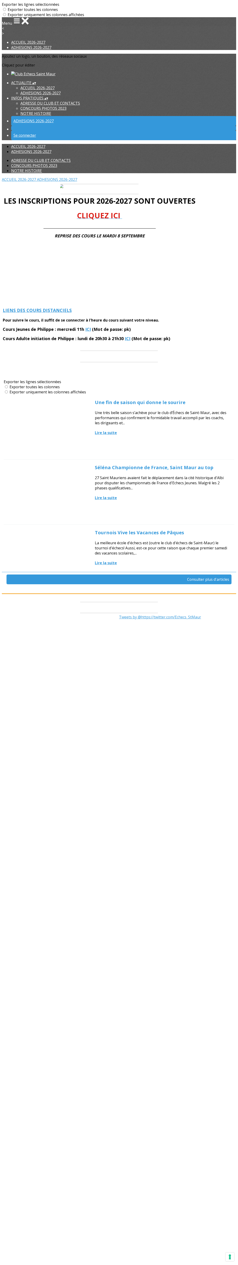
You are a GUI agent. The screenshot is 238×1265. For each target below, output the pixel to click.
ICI (88, 329)
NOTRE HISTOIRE (35, 113)
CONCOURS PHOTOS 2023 (43, 108)
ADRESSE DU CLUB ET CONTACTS (50, 103)
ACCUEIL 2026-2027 (28, 42)
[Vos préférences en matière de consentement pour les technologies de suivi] (229, 1256)
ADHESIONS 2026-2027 (31, 47)
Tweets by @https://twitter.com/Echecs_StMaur (160, 617)
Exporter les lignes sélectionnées (30, 4)
